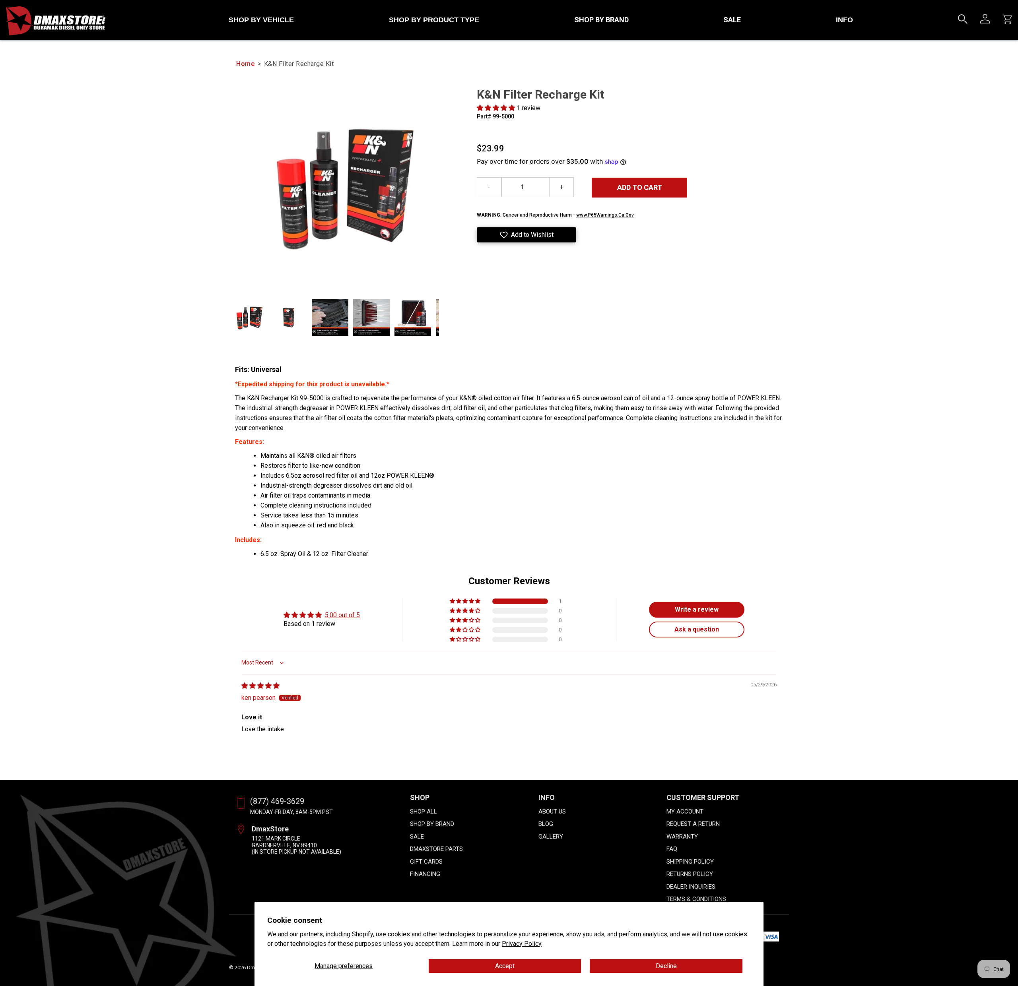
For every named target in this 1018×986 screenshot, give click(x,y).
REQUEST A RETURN (693, 823)
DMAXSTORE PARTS (436, 848)
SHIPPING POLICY (690, 861)
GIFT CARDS (426, 861)
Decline (666, 966)
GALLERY (550, 836)
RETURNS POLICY (689, 874)
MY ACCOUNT (684, 811)
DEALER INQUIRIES (690, 886)
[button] (497, 108)
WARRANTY (682, 836)
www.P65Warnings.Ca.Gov (605, 215)
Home (245, 64)
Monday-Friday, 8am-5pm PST (291, 812)
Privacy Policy (522, 943)
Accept (505, 966)
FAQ (671, 848)
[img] (260, 686)
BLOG (545, 823)
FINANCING (425, 874)
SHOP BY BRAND (601, 19)
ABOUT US (552, 811)
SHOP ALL (423, 811)
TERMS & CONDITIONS (696, 899)
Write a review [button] (697, 609)
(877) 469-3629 (277, 801)
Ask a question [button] (696, 629)
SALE (732, 19)
